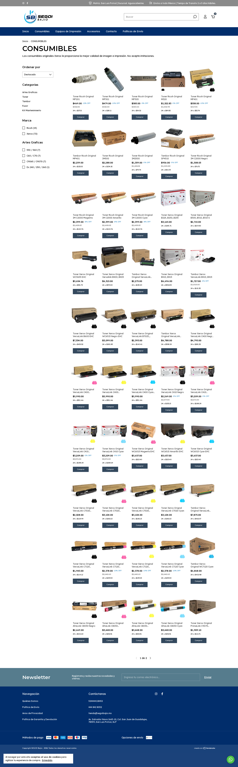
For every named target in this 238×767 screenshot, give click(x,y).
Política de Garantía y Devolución (39, 719)
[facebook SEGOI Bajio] (27, 3)
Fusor (25, 106)
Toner (25, 97)
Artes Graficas (29, 92)
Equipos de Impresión (68, 31)
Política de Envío (30, 707)
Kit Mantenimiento (31, 110)
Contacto (111, 31)
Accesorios (93, 31)
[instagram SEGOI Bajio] (23, 3)
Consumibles (42, 31)
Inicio (25, 31)
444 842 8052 (95, 707)
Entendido (47, 760)
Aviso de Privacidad (32, 713)
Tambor (26, 101)
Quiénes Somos (30, 701)
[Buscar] (194, 16)
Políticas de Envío (133, 31)
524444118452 (96, 701)
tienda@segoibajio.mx (100, 713)
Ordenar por (31, 67)
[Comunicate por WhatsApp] (231, 760)
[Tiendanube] (205, 748)
